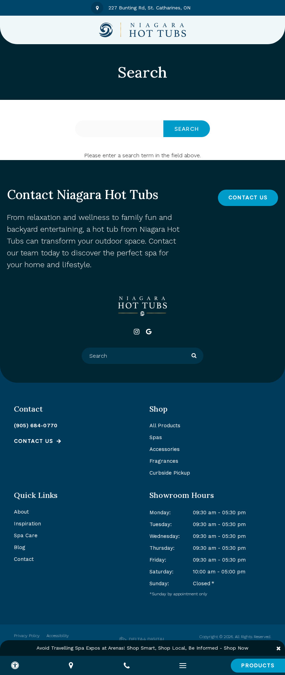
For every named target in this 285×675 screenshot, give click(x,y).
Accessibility (58, 635)
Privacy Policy (27, 635)
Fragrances (163, 461)
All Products (164, 425)
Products (258, 665)
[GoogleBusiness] (148, 331)
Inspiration (27, 524)
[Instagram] (136, 331)
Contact (24, 559)
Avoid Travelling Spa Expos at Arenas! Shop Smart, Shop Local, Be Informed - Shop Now (142, 648)
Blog (19, 547)
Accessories (164, 449)
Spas (155, 437)
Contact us (33, 441)
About (21, 512)
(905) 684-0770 (35, 425)
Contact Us (248, 197)
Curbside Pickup (169, 473)
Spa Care (26, 535)
